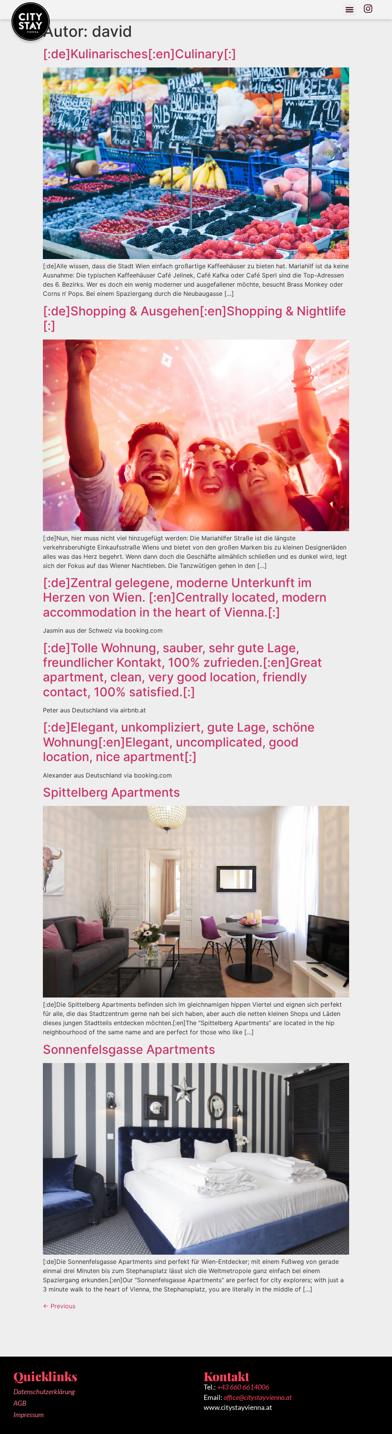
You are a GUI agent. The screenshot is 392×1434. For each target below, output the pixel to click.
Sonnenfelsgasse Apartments (129, 1049)
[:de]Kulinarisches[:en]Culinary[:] (139, 53)
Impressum (28, 1415)
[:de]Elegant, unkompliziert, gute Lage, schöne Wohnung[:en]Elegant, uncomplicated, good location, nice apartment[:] (179, 742)
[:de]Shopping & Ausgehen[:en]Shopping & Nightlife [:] (194, 318)
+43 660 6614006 (243, 1387)
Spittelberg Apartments (111, 792)
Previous (59, 1306)
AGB (19, 1403)
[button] (349, 9)
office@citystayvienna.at (258, 1397)
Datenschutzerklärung (44, 1392)
